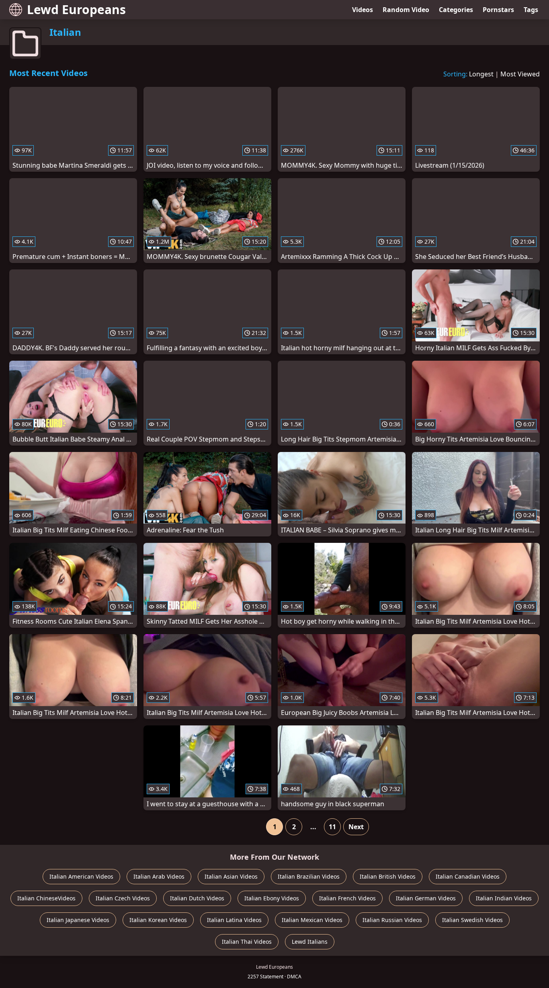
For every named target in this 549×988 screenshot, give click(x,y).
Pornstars (498, 9)
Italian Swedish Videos (472, 920)
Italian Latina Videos (234, 920)
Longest (481, 74)
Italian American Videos (81, 876)
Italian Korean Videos (158, 920)
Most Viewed (520, 74)
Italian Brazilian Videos (309, 876)
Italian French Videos (347, 898)
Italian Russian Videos (392, 920)
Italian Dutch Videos (197, 898)
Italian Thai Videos (247, 941)
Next (356, 826)
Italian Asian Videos (231, 876)
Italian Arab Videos (158, 876)
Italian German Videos (426, 898)
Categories (456, 9)
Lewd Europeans (76, 9)
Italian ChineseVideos (46, 898)
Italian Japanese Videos (78, 920)
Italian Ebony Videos (271, 898)
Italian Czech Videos (123, 898)
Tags (531, 9)
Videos (362, 9)
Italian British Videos (388, 876)
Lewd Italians (310, 941)
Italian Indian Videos (504, 898)
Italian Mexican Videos (312, 920)
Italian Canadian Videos (468, 876)
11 (332, 826)
